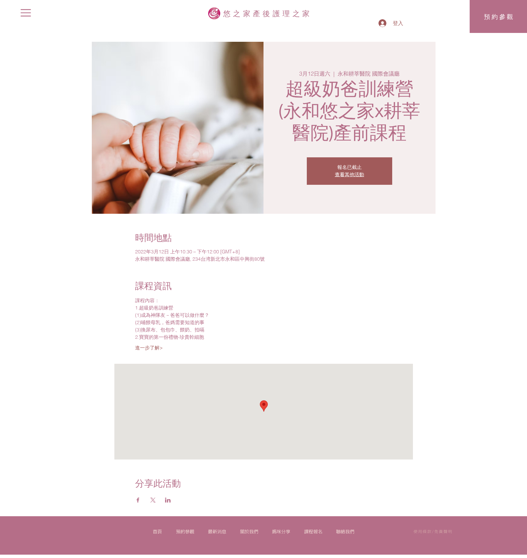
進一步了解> (149, 348)
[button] (25, 12)
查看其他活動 (349, 174)
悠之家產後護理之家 (267, 13)
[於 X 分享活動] (153, 500)
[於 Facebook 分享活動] (138, 500)
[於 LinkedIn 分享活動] (168, 500)
